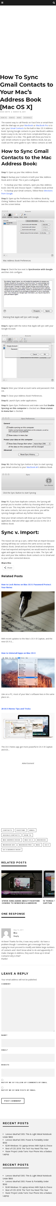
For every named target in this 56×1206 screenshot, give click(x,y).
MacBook (28, 125)
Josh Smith (5, 112)
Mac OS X (29, 840)
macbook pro (25, 845)
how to (27, 835)
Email (4, 1050)
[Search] (54, 2)
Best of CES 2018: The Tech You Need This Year (26, 1148)
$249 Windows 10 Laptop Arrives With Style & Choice (28, 1145)
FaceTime (21, 830)
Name (4, 1035)
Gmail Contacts (17, 128)
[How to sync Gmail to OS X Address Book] (28, 313)
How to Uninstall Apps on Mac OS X (18, 653)
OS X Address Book (12, 850)
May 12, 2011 (19, 930)
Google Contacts (11, 835)
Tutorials (28, 117)
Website (5, 1065)
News (19, 117)
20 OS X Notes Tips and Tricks (16, 708)
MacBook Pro (42, 125)
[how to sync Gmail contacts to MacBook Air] (28, 489)
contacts (7, 830)
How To (4, 117)
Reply (16, 936)
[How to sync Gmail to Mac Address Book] (28, 257)
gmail (32, 830)
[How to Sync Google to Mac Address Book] (28, 358)
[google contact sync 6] (28, 437)
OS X (47, 845)
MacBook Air (9, 845)
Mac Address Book (11, 840)
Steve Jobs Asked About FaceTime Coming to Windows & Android (21, 902)
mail (38, 845)
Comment (6, 984)
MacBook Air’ (32, 467)
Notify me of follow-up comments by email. (24, 1082)
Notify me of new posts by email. (18, 1090)
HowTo (12, 117)
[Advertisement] (28, 40)
